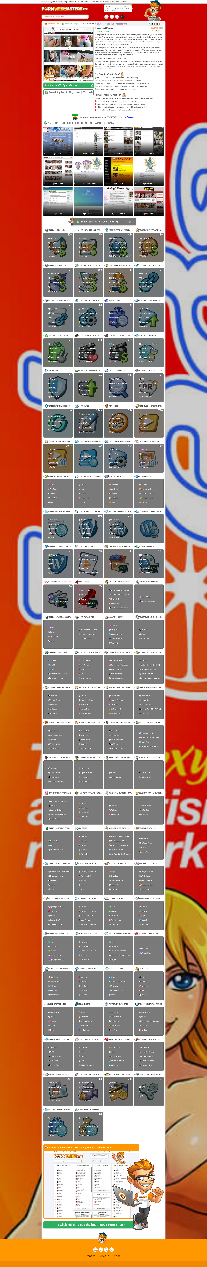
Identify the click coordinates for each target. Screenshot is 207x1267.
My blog (117, 16)
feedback (112, 10)
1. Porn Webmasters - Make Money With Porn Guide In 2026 (80, 1147)
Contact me (104, 1256)
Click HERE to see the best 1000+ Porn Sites (91, 1225)
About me (91, 1256)
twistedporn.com (73, 29)
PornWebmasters (130, 117)
